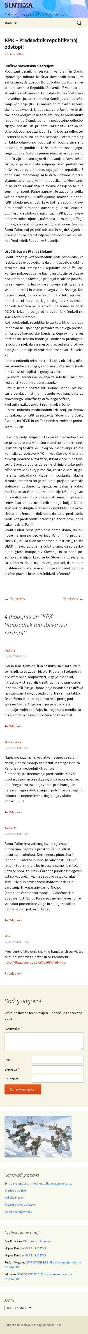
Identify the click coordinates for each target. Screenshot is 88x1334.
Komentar (14, 1028)
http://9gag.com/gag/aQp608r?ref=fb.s (35, 962)
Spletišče (12, 1078)
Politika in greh (14, 1197)
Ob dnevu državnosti (18, 1212)
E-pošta (12, 1069)
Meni (8, 23)
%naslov (15, 598)
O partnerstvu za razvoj (20, 1205)
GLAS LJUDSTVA (35, 1248)
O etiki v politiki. (16, 1190)
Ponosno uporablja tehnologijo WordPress (33, 1325)
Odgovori (15, 726)
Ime (9, 1059)
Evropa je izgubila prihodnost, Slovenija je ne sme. (38, 1183)
